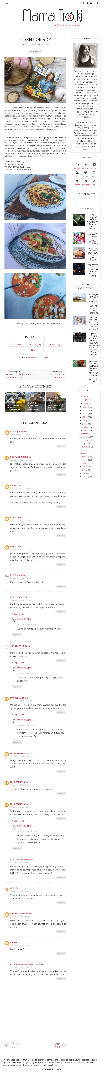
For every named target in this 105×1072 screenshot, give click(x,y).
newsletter (86, 185)
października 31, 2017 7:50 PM (21, 521)
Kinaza (14, 942)
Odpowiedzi (19, 614)
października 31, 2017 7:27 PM (21, 435)
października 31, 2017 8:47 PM (21, 600)
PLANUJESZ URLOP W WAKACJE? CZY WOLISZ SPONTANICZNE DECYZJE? (93, 303)
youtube (94, 168)
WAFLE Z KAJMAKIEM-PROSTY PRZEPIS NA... (34, 406)
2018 (84, 420)
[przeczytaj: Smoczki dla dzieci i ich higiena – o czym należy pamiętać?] (79, 324)
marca (85, 456)
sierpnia (85, 440)
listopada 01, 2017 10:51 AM (27, 625)
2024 (86, 400)
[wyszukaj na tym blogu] (97, 3)
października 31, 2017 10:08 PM (21, 701)
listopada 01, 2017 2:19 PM (20, 916)
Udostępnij (17, 345)
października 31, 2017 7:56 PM (21, 549)
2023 (86, 403)
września (85, 437)
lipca (86, 443)
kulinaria (35, 52)
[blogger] (90, 3)
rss (94, 185)
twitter (77, 185)
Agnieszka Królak (20, 646)
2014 (84, 473)
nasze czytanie (42, 357)
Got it (60, 1069)
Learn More (48, 1069)
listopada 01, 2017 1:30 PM (20, 891)
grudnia (85, 427)
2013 (85, 476)
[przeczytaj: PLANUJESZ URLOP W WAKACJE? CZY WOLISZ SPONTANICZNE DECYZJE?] (79, 301)
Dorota (14, 888)
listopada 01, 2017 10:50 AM (27, 726)
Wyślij (37, 350)
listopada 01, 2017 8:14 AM (20, 807)
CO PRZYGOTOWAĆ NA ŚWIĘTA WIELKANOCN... (55, 406)
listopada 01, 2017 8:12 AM (20, 756)
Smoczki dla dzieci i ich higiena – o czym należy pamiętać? (93, 323)
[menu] (7, 3)
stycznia (85, 463)
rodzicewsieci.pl (19, 597)
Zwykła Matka (18, 575)
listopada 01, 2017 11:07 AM (20, 862)
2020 (85, 413)
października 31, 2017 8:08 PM (21, 578)
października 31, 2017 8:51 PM (21, 649)
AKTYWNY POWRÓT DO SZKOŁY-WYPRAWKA (92, 238)
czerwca (85, 446)
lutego (85, 460)
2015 (84, 470)
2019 (85, 417)
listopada (85, 430)
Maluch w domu (19, 698)
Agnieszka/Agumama (21, 913)
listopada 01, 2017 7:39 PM (20, 967)
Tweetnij (37, 345)
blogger (77, 177)
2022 (85, 406)
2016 (84, 466)
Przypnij (56, 345)
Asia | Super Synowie (21, 859)
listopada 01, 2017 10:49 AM (27, 832)
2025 (86, 396)
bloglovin (86, 177)
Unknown (15, 517)
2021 (85, 410)
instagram (77, 168)
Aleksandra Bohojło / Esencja (26, 964)
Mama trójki (24, 619)
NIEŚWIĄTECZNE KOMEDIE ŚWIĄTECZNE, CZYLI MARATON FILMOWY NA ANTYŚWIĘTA (93, 371)
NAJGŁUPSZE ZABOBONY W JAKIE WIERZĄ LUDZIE (93, 270)
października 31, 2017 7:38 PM (21, 489)
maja (85, 450)
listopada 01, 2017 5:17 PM (20, 945)
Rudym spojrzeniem (21, 457)
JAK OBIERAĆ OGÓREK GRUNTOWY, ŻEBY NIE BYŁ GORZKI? (92, 222)
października (85, 433)
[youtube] (86, 3)
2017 (84, 423)
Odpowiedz (61, 446)
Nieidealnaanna (19, 753)
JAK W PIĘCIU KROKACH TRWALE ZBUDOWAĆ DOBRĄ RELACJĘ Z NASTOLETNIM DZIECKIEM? (93, 345)
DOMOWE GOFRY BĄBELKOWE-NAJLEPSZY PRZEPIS (93, 254)
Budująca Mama (18, 431)
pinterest (94, 177)
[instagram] (83, 3)
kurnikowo (16, 485)
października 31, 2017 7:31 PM (21, 460)
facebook (85, 168)
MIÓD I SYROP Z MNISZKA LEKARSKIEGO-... (14, 407)
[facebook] (80, 3)
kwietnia (85, 453)
